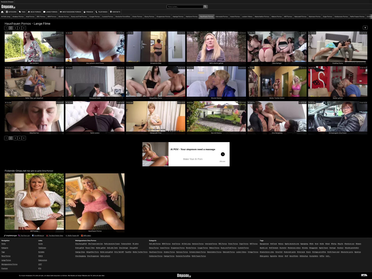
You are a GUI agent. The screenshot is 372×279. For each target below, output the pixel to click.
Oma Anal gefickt (81, 244)
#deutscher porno (347, 252)
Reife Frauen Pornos (357, 16)
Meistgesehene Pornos (71, 12)
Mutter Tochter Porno (140, 252)
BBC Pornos (41, 16)
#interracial (301, 252)
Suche (40, 244)
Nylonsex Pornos (315, 16)
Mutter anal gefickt (106, 252)
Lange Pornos (51, 12)
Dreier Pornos (137, 16)
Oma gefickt (134, 248)
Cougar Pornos (94, 16)
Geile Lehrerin (105, 256)
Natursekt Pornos (300, 16)
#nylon (308, 252)
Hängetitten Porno (92, 252)
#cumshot (283, 248)
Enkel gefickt (79, 248)
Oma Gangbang (80, 256)
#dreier (280, 256)
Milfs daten (87, 235)
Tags (23, 12)
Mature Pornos (277, 16)
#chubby (305, 248)
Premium (89, 12)
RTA (39, 268)
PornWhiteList (39, 235)
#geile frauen (323, 248)
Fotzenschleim (126, 244)
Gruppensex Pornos (163, 16)
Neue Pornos (36, 12)
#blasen (358, 244)
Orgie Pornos (327, 16)
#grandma (273, 256)
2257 (40, 264)
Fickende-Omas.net (15, 170)
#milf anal (273, 244)
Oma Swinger (123, 248)
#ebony (280, 244)
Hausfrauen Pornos (206, 16)
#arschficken (293, 256)
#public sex (264, 248)
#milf (286, 256)
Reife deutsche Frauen (112, 244)
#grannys (357, 252)
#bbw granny (264, 256)
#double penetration (352, 248)
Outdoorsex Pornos (341, 16)
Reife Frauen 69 (73, 235)
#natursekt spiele (290, 252)
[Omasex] (8, 8)
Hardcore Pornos (192, 16)
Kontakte (116, 12)
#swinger (332, 248)
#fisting (333, 244)
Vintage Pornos (253, 252)
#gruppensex (264, 244)
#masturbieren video (267, 252)
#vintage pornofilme (319, 252)
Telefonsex (102, 12)
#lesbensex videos (294, 248)
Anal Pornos (30, 16)
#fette (311, 244)
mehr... (328, 256)
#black (327, 244)
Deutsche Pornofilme (122, 16)
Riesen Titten (90, 248)
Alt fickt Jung (5, 16)
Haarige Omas (80, 252)
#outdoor (340, 248)
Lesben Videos (247, 16)
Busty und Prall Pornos (79, 16)
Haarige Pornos (178, 16)
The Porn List (25, 235)
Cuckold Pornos (107, 16)
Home (3, 244)
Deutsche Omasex (7, 2)
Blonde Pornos (64, 16)
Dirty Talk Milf (119, 252)
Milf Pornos (288, 16)
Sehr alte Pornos (155, 244)
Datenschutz (42, 260)
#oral (316, 244)
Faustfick (128, 252)
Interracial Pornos (222, 16)
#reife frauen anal (333, 252)
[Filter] (365, 27)
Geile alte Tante (112, 248)
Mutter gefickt (101, 248)
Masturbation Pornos (262, 16)
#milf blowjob (273, 248)
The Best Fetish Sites (55, 235)
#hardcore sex (349, 244)
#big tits (340, 244)
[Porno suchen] (205, 6)
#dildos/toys (304, 256)
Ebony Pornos (149, 16)
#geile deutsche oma (292, 244)
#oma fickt (278, 252)
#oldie (322, 244)
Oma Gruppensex (93, 256)
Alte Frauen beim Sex (95, 244)
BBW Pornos (52, 16)
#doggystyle (313, 248)
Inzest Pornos (235, 16)
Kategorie (12, 12)
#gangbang (304, 244)
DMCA (40, 256)
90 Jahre (136, 244)
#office (322, 256)
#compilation (313, 256)
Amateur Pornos (18, 16)
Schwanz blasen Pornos (197, 252)
